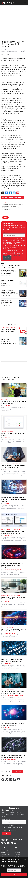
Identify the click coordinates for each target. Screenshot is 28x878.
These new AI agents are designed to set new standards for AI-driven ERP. (14, 635)
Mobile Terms (6, 255)
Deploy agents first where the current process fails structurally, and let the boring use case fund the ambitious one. (13, 572)
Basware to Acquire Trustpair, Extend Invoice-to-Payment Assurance (12, 532)
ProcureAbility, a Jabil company (14, 695)
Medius (7, 503)
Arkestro (7, 727)
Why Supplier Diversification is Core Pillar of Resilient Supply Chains (12, 692)
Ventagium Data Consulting (13, 569)
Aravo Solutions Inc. (10, 759)
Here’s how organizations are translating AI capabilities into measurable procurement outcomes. (13, 604)
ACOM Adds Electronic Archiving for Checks (8, 330)
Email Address (7, 232)
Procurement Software (8, 689)
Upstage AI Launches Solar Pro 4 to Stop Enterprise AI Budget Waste (12, 660)
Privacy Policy (16, 255)
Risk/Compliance (6, 495)
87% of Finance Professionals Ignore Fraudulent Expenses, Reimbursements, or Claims (8, 302)
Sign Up (7, 258)
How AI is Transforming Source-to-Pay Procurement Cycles (13, 598)
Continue (14, 874)
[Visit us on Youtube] (18, 779)
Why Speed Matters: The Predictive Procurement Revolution (12, 724)
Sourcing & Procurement (9, 39)
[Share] (6, 193)
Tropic (6, 469)
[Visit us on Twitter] (6, 779)
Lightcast (7, 405)
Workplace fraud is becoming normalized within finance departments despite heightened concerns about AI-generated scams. (12, 506)
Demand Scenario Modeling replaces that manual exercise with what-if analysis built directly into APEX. (12, 441)
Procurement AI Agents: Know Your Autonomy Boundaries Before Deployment (12, 565)
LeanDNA (7, 437)
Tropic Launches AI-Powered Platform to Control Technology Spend (9, 292)
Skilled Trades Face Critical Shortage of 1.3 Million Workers (8, 271)
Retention (4, 399)
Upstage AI (8, 663)
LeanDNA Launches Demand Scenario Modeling (7, 282)
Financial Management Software (10, 463)
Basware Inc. (8, 535)
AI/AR (2, 561)
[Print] (2, 193)
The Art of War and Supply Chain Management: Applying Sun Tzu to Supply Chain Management (8, 341)
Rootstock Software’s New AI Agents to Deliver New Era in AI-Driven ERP (13, 630)
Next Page (17, 771)
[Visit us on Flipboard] (14, 779)
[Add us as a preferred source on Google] (17, 193)
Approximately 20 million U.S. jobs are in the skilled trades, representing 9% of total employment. (13, 408)
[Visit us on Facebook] (2, 779)
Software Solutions (7, 337)
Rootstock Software (10, 633)
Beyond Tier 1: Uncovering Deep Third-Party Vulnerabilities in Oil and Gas (13, 756)
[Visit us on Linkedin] (10, 779)
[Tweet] (14, 193)
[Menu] (25, 2)
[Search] (21, 2)
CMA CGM (7, 601)
